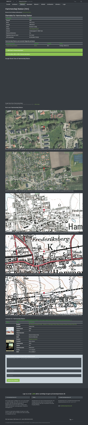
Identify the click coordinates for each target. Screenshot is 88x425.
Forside (8, 4)
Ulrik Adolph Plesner (34, 28)
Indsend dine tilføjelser (13, 380)
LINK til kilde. (37, 104)
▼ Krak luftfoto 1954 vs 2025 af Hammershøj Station (18, 54)
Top (70, 419)
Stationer (22, 4)
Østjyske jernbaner (33, 339)
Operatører (29, 4)
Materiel (36, 4)
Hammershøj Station (27, 12)
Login (64, 4)
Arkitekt (43, 4)
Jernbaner (14, 4)
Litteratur (57, 4)
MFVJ (35, 45)
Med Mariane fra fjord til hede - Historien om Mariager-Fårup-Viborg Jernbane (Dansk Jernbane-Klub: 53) (53, 324)
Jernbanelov (50, 4)
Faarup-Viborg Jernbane (11, 45)
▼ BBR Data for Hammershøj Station (15, 50)
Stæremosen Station (23, 1)
